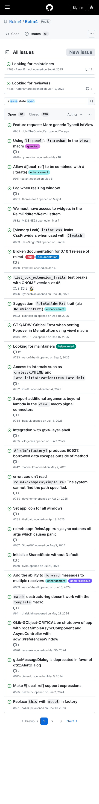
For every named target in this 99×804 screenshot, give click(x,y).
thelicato (27, 519)
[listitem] (49, 128)
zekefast (27, 268)
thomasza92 (30, 199)
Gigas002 (28, 545)
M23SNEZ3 (29, 220)
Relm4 (15, 21)
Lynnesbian (29, 157)
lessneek (27, 650)
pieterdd (27, 676)
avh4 (25, 566)
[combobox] (47, 101)
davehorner (29, 499)
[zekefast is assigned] (31, 289)
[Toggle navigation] (7, 7)
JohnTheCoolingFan (35, 131)
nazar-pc (28, 692)
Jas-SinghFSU (31, 242)
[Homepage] (49, 7)
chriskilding (29, 613)
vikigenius (28, 441)
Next (70, 721)
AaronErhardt (24, 69)
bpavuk (27, 420)
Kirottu (26, 389)
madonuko (28, 467)
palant (25, 178)
